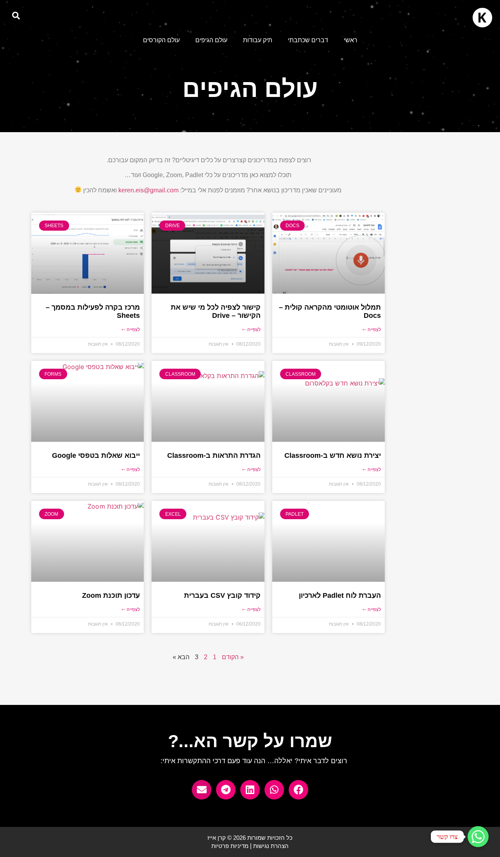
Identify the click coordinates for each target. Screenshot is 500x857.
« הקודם (233, 657)
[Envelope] (201, 790)
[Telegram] (226, 790)
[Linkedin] (250, 790)
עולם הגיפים (211, 40)
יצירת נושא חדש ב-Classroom (332, 455)
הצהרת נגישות (271, 846)
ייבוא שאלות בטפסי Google (96, 455)
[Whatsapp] (274, 790)
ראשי (350, 40)
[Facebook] (298, 790)
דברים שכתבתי (308, 40)
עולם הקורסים (161, 40)
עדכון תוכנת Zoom (111, 595)
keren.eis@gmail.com (148, 190)
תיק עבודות (257, 40)
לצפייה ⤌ (371, 329)
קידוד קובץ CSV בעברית (222, 595)
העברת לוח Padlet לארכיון (340, 595)
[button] (16, 15)
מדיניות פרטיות (229, 846)
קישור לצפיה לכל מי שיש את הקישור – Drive (216, 311)
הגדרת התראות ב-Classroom (214, 455)
